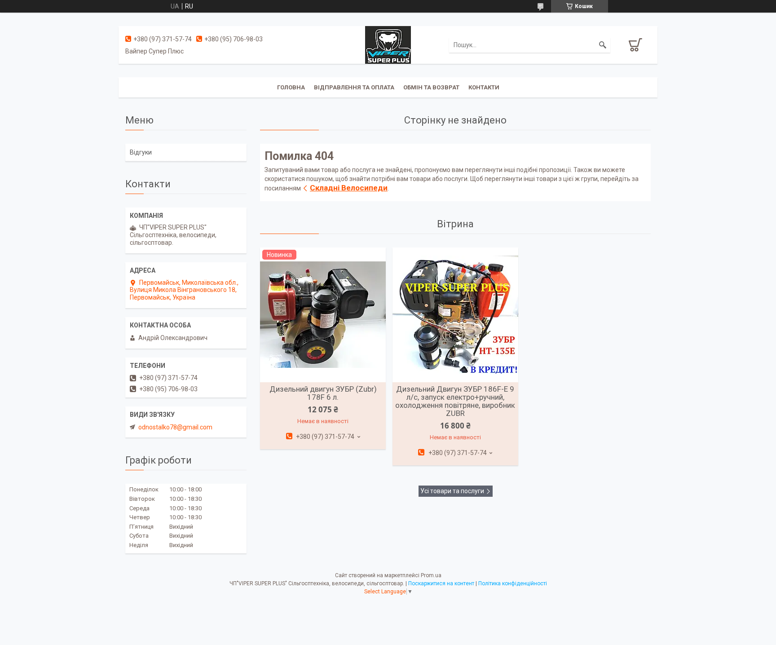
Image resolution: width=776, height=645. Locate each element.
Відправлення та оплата (354, 87)
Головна (291, 87)
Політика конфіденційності (512, 583)
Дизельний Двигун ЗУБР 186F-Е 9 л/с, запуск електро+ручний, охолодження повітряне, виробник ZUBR (455, 401)
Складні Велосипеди (349, 187)
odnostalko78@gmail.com (175, 427)
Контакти (483, 87)
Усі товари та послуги (452, 491)
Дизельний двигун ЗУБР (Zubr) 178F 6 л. (323, 393)
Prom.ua (431, 575)
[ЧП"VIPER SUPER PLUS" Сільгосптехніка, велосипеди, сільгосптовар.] (388, 44)
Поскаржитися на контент (441, 583)
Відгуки (141, 152)
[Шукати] (602, 45)
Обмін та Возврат (431, 87)
